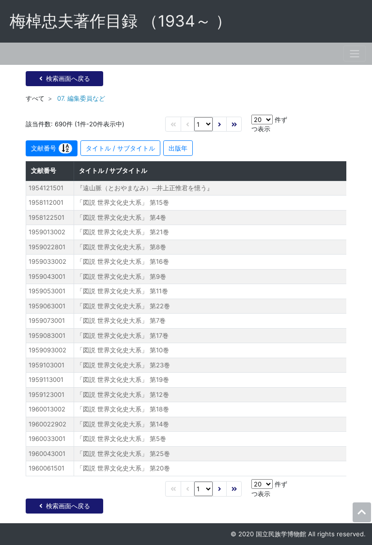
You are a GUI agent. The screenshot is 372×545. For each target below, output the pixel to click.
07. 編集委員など (81, 98)
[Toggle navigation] (354, 53)
